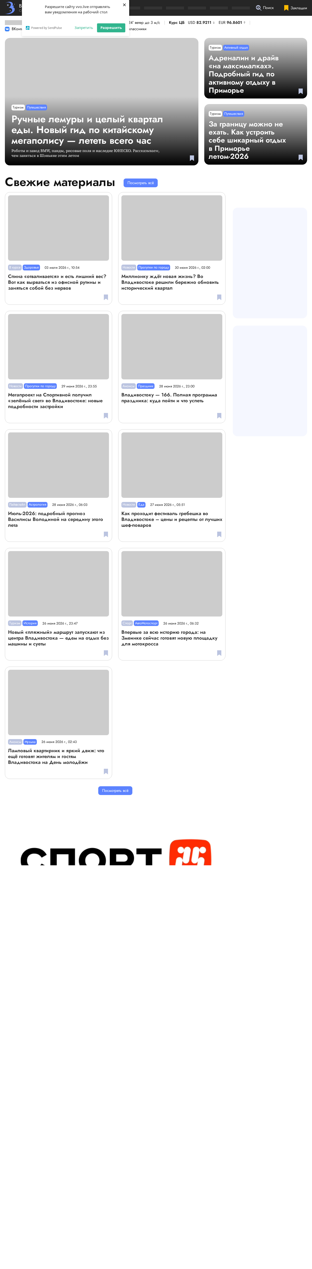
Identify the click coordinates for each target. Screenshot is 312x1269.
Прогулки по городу (153, 267)
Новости (129, 267)
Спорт (127, 623)
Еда (141, 504)
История (30, 623)
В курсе (14, 267)
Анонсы (129, 386)
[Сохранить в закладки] (192, 158)
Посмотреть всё (140, 183)
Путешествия (36, 107)
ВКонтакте (20, 29)
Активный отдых (236, 47)
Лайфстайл (17, 504)
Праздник (145, 386)
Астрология (37, 504)
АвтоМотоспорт (146, 623)
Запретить (84, 27)
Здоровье (31, 267)
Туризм (18, 107)
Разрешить (111, 27)
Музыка (30, 741)
